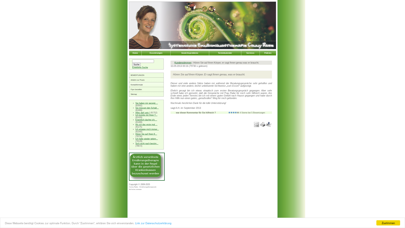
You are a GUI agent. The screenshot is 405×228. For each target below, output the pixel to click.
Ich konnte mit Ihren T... (146, 115)
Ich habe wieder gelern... (146, 139)
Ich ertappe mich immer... (147, 129)
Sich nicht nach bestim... (146, 143)
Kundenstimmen (182, 62)
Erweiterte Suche (140, 67)
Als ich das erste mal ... (146, 124)
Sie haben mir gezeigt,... (146, 103)
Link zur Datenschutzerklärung (153, 223)
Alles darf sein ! (142, 112)
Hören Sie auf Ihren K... (146, 134)
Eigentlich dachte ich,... (146, 120)
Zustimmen (388, 223)
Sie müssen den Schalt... (147, 108)
